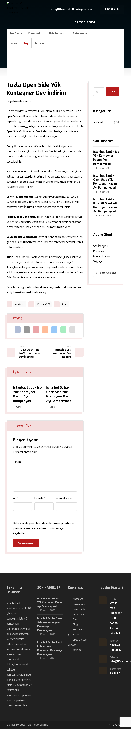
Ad (15, 498)
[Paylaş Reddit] (45, 329)
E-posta (39, 498)
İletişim (77, 650)
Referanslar (79, 614)
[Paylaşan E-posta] (72, 329)
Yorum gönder (26, 543)
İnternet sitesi (64, 498)
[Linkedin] (112, 53)
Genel (65, 304)
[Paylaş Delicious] (54, 329)
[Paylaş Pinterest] (36, 329)
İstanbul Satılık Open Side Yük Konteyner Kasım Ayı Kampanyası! (105, 182)
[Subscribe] (115, 273)
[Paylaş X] (27, 329)
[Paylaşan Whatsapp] (63, 329)
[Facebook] (106, 53)
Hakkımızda (79, 604)
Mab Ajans (19, 304)
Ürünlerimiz (79, 609)
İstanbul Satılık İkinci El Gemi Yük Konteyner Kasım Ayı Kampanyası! (105, 206)
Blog (75, 624)
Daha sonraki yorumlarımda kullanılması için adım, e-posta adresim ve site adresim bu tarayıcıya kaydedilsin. (43, 528)
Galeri (76, 619)
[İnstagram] (119, 53)
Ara (113, 91)
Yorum (18, 461)
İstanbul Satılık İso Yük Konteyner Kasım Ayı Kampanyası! (106, 158)
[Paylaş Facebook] (18, 329)
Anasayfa (78, 599)
